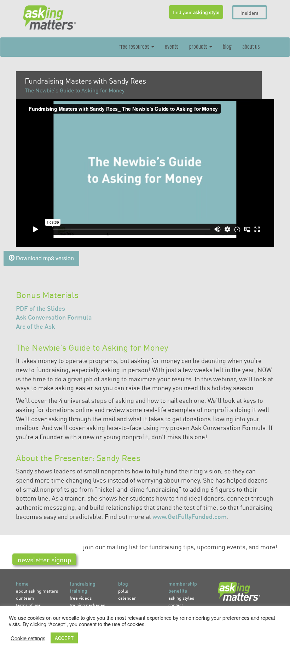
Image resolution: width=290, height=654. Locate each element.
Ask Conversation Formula (54, 316)
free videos (81, 597)
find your (196, 12)
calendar (127, 597)
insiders (249, 12)
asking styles (181, 597)
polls (123, 590)
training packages (87, 604)
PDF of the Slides (40, 308)
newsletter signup (44, 559)
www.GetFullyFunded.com (189, 516)
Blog (227, 46)
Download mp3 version (44, 258)
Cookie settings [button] (28, 638)
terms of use (28, 604)
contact (175, 604)
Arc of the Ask (35, 326)
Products (199, 46)
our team (25, 597)
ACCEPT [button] (64, 638)
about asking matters (37, 590)
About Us (251, 46)
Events (172, 46)
